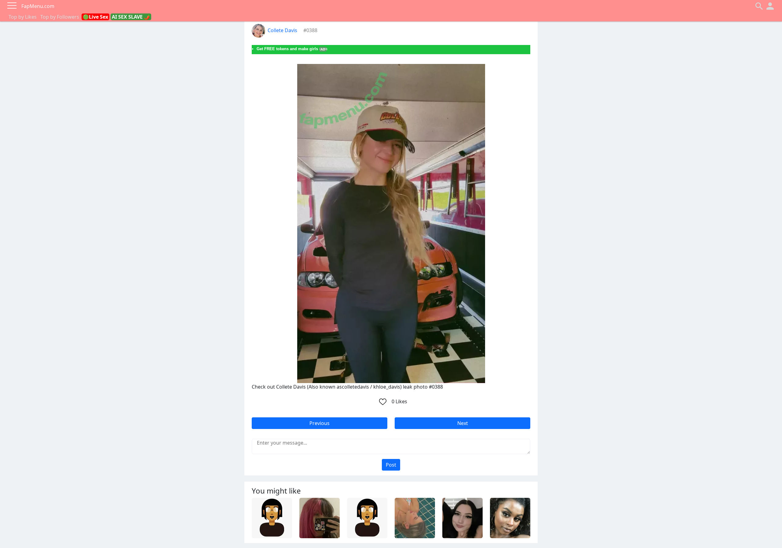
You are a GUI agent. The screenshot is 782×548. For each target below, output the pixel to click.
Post (391, 464)
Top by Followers (59, 16)
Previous (319, 423)
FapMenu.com (37, 6)
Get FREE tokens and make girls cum (292, 49)
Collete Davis (282, 30)
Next (462, 423)
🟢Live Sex (95, 16)
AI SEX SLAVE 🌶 (131, 16)
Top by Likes (23, 16)
